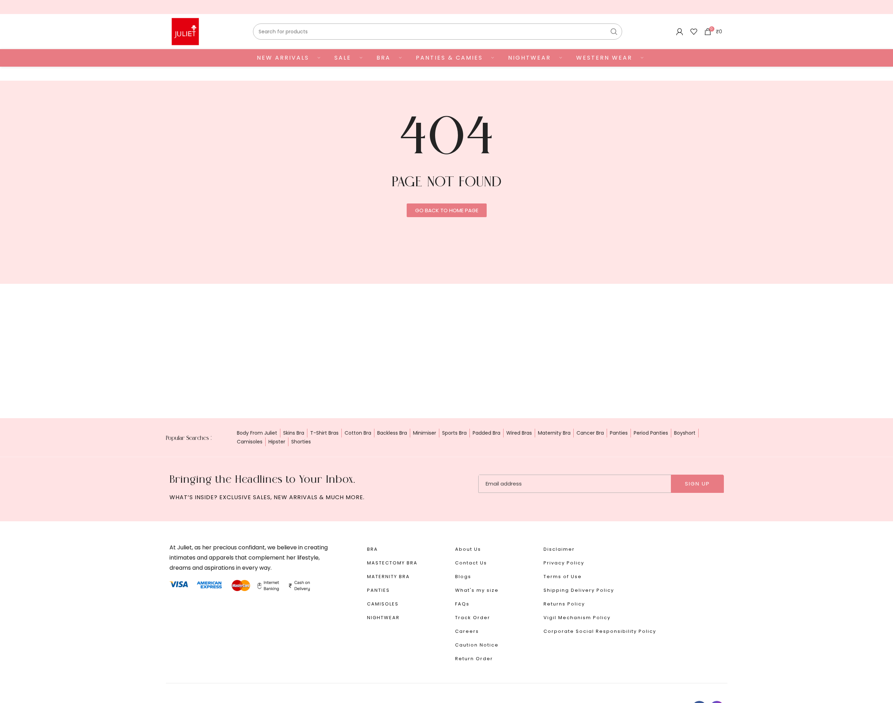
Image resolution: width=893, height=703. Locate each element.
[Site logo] (185, 31)
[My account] (680, 32)
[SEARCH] (614, 32)
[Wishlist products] (694, 32)
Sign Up (697, 483)
